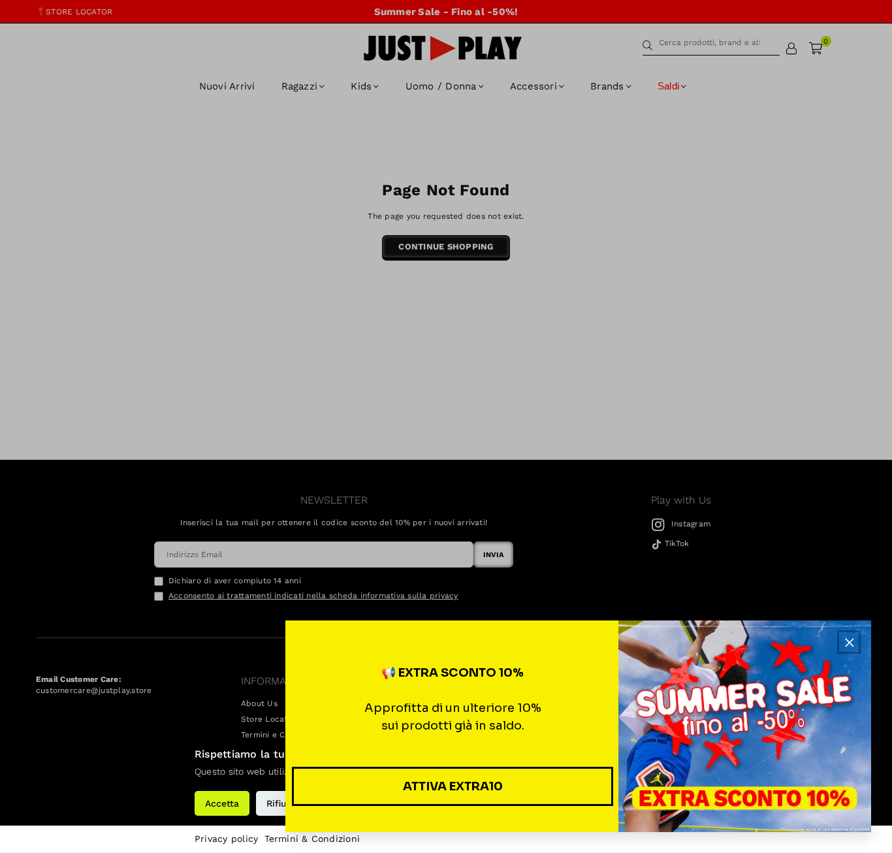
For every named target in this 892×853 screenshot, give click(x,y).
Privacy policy (226, 838)
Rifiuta (281, 803)
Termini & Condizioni (312, 838)
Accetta (222, 803)
